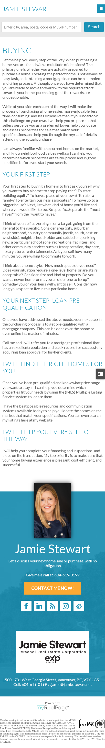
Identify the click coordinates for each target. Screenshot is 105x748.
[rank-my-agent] (79, 606)
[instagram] (65, 606)
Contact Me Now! (52, 588)
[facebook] (26, 606)
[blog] (52, 606)
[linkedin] (39, 606)
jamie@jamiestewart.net (71, 684)
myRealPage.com (52, 708)
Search (94, 27)
